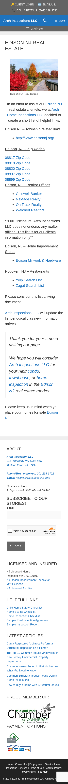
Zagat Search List (30, 286)
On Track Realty (29, 205)
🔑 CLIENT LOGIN (22, 4)
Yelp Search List (29, 280)
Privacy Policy (28, 771)
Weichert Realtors (30, 210)
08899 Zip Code (17, 179)
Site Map (43, 771)
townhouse (19, 377)
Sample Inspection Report (22, 624)
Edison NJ (53, 104)
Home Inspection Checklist (23, 616)
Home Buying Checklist (21, 611)
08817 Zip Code (17, 158)
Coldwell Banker (29, 194)
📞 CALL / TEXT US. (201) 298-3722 (34, 10)
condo (33, 371)
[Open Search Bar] (45, 20)
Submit (15, 546)
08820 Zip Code (17, 168)
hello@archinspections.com (28, 477)
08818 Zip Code (17, 163)
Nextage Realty (28, 199)
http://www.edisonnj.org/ (35, 138)
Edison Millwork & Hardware (38, 260)
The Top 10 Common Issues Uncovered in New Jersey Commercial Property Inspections (32, 657)
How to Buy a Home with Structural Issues (33, 685)
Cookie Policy (53, 767)
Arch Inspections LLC (20, 21)
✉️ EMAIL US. (47, 4)
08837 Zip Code (17, 174)
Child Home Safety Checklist (24, 607)
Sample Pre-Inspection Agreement (28, 620)
